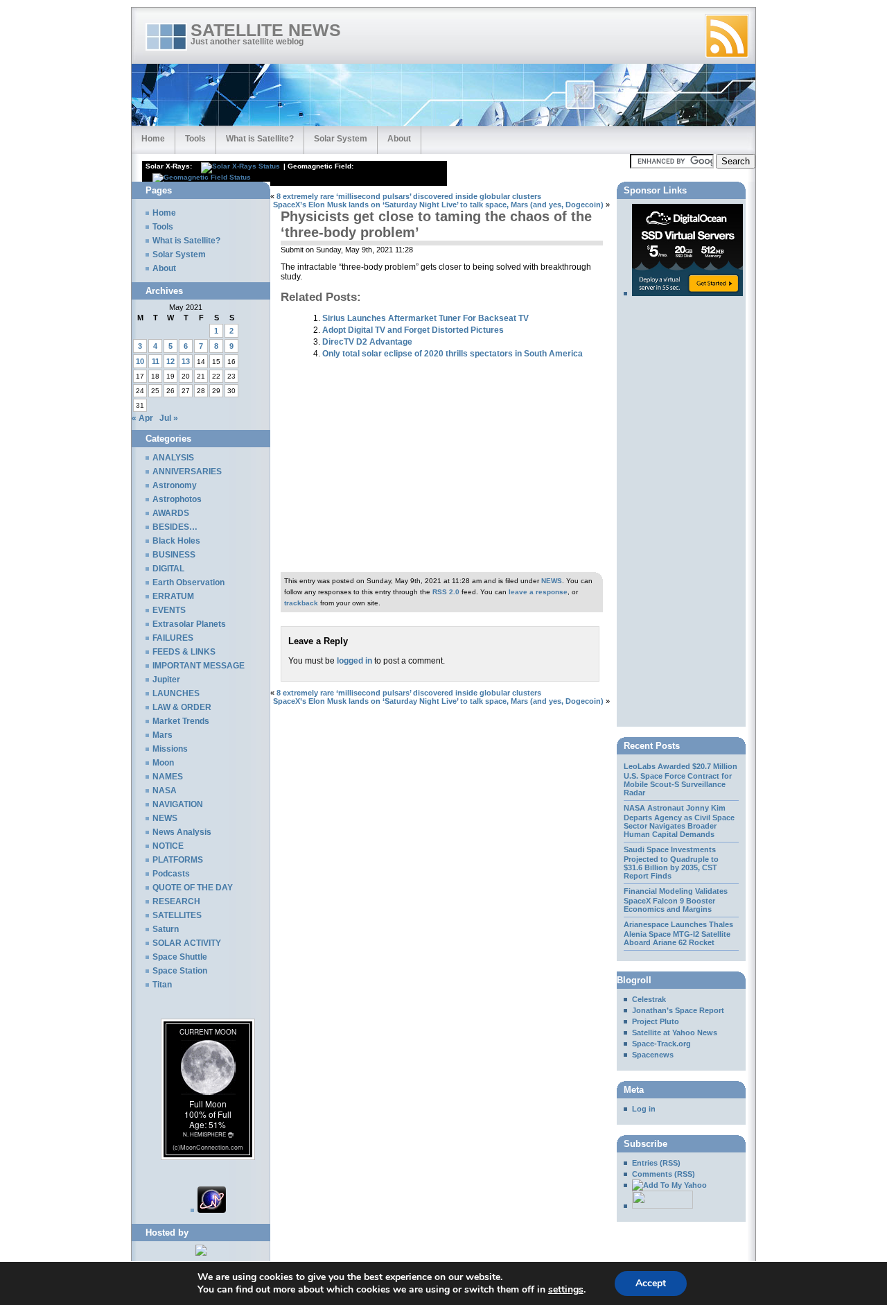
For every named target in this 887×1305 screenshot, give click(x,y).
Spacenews (653, 1055)
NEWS (551, 581)
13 (186, 361)
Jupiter (166, 679)
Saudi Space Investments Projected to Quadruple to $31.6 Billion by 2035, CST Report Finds (671, 862)
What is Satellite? (260, 139)
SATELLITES (177, 915)
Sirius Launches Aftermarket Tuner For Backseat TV (425, 317)
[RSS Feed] (727, 36)
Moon (163, 763)
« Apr (142, 418)
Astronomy (174, 485)
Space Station (179, 971)
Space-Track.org (661, 1043)
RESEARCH (176, 901)
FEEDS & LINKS (184, 652)
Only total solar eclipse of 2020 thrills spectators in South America (452, 353)
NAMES (167, 776)
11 (155, 361)
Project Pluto (655, 1021)
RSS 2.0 (445, 592)
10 (140, 361)
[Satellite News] (665, 1185)
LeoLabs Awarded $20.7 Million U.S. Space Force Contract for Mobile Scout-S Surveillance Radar (680, 779)
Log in (644, 1109)
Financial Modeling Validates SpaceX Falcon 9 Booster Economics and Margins (676, 900)
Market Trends (180, 721)
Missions (170, 749)
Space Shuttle (179, 957)
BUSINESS (173, 555)
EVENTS (169, 610)
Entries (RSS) (656, 1163)
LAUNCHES (176, 693)
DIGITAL (168, 568)
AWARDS (170, 513)
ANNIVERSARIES (187, 471)
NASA (164, 790)
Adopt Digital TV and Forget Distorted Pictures (413, 329)
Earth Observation (188, 582)
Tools (195, 139)
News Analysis (181, 832)
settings (565, 1290)
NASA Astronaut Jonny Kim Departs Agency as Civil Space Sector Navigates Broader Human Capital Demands (679, 821)
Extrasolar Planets (189, 624)
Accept (650, 1283)
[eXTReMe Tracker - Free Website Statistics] (208, 1210)
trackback (301, 603)
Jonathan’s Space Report (678, 1010)
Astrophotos (177, 499)
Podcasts (171, 874)
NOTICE (168, 846)
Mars (162, 735)
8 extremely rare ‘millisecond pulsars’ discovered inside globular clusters (408, 196)
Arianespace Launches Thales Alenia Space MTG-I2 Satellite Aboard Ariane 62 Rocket (678, 933)
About (399, 139)
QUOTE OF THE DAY (192, 887)
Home (153, 139)
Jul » (168, 418)
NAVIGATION (177, 804)
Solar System (340, 139)
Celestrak (649, 999)
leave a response (538, 592)
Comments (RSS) (663, 1174)
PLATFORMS (177, 860)
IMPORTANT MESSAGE (198, 666)
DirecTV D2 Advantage (367, 341)
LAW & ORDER (181, 707)
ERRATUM (173, 596)
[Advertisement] (432, 187)
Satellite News (266, 30)
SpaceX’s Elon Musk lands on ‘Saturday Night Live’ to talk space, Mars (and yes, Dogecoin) (438, 204)
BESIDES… (174, 527)
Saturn (165, 929)
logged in (354, 661)
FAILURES (172, 638)
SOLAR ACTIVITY (186, 943)
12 (170, 361)
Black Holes (176, 541)
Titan (162, 984)
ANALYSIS (173, 458)
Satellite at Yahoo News (674, 1032)
